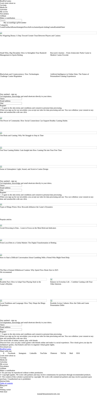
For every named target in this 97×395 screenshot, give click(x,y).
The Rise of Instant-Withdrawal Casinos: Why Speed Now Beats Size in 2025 (29, 270)
